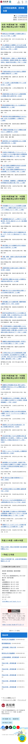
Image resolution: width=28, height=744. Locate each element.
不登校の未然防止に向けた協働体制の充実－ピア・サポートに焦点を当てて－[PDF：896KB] (14, 234)
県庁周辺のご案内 (7, 722)
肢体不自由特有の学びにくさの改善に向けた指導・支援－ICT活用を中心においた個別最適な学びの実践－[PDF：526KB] (13, 315)
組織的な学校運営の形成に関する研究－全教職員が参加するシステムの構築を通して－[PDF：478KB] (14, 387)
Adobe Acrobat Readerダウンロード (13, 624)
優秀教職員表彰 (6, 643)
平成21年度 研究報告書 (9, 663)
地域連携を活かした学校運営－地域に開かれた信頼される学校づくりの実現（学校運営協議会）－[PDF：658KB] (14, 400)
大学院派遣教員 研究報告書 (10, 657)
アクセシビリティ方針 (9, 700)
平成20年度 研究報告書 (9, 669)
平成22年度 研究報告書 (9, 675)
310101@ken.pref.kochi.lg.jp (11, 601)
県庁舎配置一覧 (6, 718)
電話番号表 (16, 718)
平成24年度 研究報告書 (9, 687)
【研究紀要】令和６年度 (9, 647)
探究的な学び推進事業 (8, 639)
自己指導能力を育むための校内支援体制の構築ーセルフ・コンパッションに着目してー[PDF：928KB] (14, 413)
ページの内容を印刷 (21, 15)
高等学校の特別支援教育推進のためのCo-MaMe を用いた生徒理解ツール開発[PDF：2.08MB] (14, 118)
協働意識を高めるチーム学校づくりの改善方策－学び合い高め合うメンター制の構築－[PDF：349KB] (14, 221)
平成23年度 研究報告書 (9, 681)
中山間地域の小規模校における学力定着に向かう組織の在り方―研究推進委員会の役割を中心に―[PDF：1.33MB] (14, 47)
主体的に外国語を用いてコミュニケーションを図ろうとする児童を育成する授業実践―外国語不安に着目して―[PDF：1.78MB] (14, 154)
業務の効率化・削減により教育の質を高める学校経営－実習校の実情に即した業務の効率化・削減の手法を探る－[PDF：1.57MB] (14, 60)
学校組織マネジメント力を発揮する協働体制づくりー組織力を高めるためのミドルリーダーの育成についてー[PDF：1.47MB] (14, 207)
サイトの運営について (9, 697)
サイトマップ (22, 700)
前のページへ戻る (14, 630)
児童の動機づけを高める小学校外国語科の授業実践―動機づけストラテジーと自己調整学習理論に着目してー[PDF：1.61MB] (14, 513)
